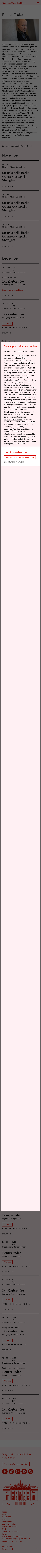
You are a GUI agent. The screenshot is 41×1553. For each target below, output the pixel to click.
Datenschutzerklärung (13, 419)
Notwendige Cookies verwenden (20, 457)
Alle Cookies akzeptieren (16, 452)
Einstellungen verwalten (14, 462)
